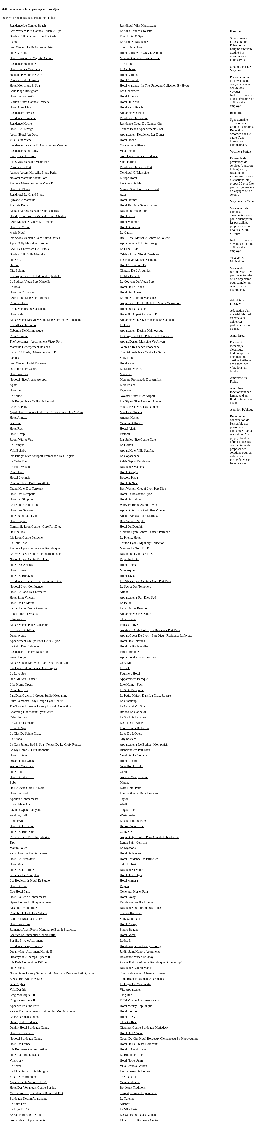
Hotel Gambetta (130, 227)
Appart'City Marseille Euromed (29, 243)
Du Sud (14, 265)
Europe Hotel (128, 178)
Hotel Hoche (128, 140)
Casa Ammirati (19, 336)
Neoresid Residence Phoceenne (140, 347)
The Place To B (130, 1076)
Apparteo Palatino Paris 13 (26, 1006)
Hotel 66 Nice (129, 483)
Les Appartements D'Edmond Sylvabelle (35, 276)
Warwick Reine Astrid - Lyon (138, 504)
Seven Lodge (18, 657)
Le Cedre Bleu (19, 461)
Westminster (127, 815)
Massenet (126, 374)
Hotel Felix (17, 390)
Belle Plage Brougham (24, 91)
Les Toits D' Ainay (132, 722)
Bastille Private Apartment (26, 940)
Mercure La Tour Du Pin (135, 548)
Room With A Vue (21, 439)
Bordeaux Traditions (133, 1087)
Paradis (14, 357)
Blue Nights (17, 984)
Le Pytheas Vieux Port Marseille (30, 281)
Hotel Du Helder (130, 499)
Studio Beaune (129, 929)
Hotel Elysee (18, 570)
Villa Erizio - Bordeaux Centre (139, 1120)
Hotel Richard (129, 760)
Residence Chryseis (22, 112)
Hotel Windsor (19, 374)
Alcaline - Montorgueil (24, 907)
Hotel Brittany (19, 755)
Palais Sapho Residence (135, 461)
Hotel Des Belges (131, 875)
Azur (123, 194)
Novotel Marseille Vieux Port (28, 178)
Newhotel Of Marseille (134, 172)
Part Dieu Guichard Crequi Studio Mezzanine (38, 695)
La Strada (16, 739)
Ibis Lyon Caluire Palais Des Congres (33, 668)
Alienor (124, 1104)
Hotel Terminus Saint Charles (138, 205)
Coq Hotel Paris (20, 891)
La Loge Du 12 (19, 1109)
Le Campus (17, 445)
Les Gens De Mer (131, 183)
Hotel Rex (16, 428)
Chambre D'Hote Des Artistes (28, 913)
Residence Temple (131, 869)
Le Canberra (128, 69)
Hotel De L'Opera (131, 1033)
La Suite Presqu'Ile (132, 690)
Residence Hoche (21, 123)
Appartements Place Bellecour (29, 624)
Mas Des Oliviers (131, 412)
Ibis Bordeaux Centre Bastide (28, 1049)
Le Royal (15, 287)
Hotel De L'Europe (22, 869)
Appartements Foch (132, 112)
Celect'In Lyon (19, 717)
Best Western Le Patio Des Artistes (32, 47)
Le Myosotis (128, 848)
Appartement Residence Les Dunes (142, 134)
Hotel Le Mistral (20, 227)
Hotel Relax (17, 314)
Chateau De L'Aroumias (135, 270)
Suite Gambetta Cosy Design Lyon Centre (36, 701)
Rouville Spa (18, 728)
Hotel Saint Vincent (22, 597)
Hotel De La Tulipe (22, 826)
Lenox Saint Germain (133, 842)
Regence (125, 390)
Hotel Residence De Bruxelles (139, 859)
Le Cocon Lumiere (22, 722)
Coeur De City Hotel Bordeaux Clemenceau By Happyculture (159, 1038)
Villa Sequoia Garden (133, 1066)
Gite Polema (17, 270)
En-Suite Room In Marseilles (138, 297)
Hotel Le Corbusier (22, 292)
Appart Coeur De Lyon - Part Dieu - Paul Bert (39, 662)
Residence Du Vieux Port (136, 167)
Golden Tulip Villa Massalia (27, 254)
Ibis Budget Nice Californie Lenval (32, 401)
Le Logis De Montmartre (135, 984)
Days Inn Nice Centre (23, 368)
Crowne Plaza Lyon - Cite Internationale (35, 553)
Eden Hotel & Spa (131, 36)
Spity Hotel (127, 357)
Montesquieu (128, 570)
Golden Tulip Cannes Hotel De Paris (33, 36)
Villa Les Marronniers (23, 1076)
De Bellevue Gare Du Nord (27, 788)
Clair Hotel (17, 472)
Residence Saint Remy (24, 150)
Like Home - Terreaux (24, 613)
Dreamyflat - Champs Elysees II (30, 957)
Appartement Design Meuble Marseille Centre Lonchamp (46, 319)
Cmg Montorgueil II (22, 995)
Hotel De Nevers (130, 853)
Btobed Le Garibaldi (133, 712)
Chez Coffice (128, 1022)
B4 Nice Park (18, 406)
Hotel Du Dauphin (131, 526)
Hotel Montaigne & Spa (25, 85)
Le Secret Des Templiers (135, 586)
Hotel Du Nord (129, 102)
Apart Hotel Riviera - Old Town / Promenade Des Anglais (46, 412)
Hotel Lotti (16, 771)
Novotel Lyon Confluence (26, 586)
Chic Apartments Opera (24, 1016)
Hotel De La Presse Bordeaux (139, 1044)
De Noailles (17, 532)
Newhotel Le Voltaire (133, 755)
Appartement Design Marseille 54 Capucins (147, 319)
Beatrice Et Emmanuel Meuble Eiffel (33, 935)
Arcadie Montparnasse (134, 777)
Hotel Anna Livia (21, 107)
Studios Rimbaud (131, 913)
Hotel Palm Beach (131, 107)
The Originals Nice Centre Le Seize (142, 352)
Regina (124, 886)
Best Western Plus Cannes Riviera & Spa (35, 31)
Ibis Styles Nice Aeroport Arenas (140, 401)
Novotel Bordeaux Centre (26, 1038)
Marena (124, 782)
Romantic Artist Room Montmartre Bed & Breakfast (43, 929)
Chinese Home (19, 303)
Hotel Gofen (128, 935)
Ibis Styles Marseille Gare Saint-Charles (35, 238)
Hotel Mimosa (129, 880)
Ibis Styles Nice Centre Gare (138, 439)
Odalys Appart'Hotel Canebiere (139, 254)
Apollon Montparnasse (24, 799)
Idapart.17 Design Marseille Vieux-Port (34, 352)
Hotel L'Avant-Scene (133, 1049)
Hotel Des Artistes (21, 564)
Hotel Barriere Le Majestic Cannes (31, 58)
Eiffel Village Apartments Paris (139, 1000)
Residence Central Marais (136, 967)
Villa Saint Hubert (131, 423)
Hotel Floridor (129, 1011)
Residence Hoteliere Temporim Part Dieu (36, 581)
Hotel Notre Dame (131, 1060)
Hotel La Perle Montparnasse (28, 897)
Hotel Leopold (19, 793)
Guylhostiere (128, 739)
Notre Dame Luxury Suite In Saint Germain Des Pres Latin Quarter (52, 973)
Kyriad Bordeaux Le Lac (25, 1114)
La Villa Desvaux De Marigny (29, 1071)
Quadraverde (18, 635)
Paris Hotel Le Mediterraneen (28, 853)
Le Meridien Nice (131, 368)
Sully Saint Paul (130, 918)
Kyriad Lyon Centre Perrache (28, 608)
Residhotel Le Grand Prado (27, 194)
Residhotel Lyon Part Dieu (136, 553)
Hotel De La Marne (22, 603)
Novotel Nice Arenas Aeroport (29, 379)
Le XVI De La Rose (133, 717)
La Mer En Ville (130, 276)
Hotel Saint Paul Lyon (24, 515)
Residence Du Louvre (134, 118)
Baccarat (15, 423)
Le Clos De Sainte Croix (25, 733)
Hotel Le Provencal (22, 1033)
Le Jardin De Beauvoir (134, 608)
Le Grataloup (128, 701)
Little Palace (127, 385)
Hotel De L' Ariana (132, 287)
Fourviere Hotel (130, 673)
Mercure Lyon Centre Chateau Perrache (145, 532)
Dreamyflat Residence (24, 1022)
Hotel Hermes (128, 200)
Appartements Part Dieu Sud (138, 597)
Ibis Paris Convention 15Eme (28, 962)
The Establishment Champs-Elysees (142, 973)
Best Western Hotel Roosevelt (28, 363)
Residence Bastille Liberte (136, 902)
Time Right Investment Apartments (142, 978)
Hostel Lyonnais (20, 477)
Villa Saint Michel (21, 140)
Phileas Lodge (129, 624)
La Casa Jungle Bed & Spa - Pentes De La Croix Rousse (45, 744)
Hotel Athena (128, 564)
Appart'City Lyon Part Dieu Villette (142, 510)
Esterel (14, 41)
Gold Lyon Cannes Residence (139, 156)
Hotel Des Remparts (22, 494)
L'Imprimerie (18, 619)
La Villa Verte (128, 1109)
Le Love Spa (18, 673)
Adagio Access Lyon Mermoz (139, 515)
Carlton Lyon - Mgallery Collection (142, 543)
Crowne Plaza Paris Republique (30, 837)
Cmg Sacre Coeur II (22, 1000)
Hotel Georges (129, 472)
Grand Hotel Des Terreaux (26, 488)
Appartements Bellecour (135, 613)
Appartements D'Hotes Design (139, 243)
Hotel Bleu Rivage (21, 129)
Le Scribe (16, 396)
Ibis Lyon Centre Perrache (26, 537)
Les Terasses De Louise (135, 1071)
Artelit (124, 592)
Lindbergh (16, 820)
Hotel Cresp (17, 434)
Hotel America (129, 96)
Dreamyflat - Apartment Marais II (31, 951)
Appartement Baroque (134, 679)
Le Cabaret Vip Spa (132, 706)
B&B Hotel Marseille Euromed (29, 297)
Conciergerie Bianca (133, 145)
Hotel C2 (15, 259)
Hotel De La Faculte (133, 308)
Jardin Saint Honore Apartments (140, 951)
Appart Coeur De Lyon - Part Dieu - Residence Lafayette (156, 635)
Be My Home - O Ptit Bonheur (29, 750)
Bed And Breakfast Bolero (26, 918)
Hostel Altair (128, 428)
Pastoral (125, 434)
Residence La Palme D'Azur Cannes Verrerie (38, 145)
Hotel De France (20, 1044)
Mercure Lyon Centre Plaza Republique (35, 548)
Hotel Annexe (18, 417)
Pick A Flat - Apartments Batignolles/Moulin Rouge (42, 1011)
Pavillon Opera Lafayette (25, 810)
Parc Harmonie (129, 651)
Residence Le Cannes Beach (28, 25)
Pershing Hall (18, 815)
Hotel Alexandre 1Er (133, 265)
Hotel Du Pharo (20, 189)
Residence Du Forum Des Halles (140, 907)
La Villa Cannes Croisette (136, 31)
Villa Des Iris (18, 989)
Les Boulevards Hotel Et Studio (30, 880)
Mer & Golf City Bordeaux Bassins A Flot (36, 1093)
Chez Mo (126, 662)
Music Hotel (17, 232)
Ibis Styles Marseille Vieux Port (29, 161)
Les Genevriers (129, 91)
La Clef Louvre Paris (133, 820)
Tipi (12, 842)
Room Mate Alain (21, 804)
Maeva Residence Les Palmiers (139, 406)
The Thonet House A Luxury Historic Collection (40, 706)
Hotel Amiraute (129, 80)
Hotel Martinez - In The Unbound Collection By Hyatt (154, 85)
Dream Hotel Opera (22, 760)
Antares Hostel (129, 417)
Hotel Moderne (129, 221)
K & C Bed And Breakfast (26, 978)
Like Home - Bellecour (134, 728)
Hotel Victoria (18, 52)
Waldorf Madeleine (22, 766)
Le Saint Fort (18, 1104)
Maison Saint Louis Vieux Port (139, 189)
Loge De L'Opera (131, 733)
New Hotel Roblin (131, 766)
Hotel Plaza (127, 363)
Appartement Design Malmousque (141, 330)
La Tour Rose (18, 543)
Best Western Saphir (132, 521)
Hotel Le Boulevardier (134, 646)
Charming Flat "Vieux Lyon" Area (31, 712)
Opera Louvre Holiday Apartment (31, 902)
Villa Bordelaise (130, 1082)
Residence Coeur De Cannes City (141, 123)
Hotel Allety (127, 1016)
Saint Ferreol (128, 161)
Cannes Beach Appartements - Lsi (141, 129)
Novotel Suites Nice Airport (137, 396)
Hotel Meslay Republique (136, 1006)
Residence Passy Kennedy (26, 946)
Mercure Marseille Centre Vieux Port (33, 183)
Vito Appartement (131, 989)
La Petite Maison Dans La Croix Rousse (145, 695)
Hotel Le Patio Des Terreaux (28, 592)
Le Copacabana (130, 456)
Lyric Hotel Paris (130, 788)
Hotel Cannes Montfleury (26, 69)
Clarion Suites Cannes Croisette (30, 102)
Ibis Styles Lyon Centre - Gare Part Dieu (145, 581)
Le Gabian (126, 232)
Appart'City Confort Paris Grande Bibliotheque (149, 837)
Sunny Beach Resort (23, 156)
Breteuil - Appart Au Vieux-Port (140, 314)
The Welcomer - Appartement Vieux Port (35, 341)
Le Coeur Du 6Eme (22, 630)
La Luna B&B (129, 249)
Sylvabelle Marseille (22, 200)
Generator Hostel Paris (134, 891)
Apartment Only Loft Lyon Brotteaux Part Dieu (150, 630)
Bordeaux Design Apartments (28, 1098)
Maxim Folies (18, 848)
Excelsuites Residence (134, 41)
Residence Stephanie (23, 63)
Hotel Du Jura (18, 886)
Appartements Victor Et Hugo (28, 1082)
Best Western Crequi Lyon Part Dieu (143, 488)
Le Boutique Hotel (131, 1054)
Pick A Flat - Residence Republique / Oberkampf (151, 962)
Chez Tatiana (128, 619)
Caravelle (126, 831)
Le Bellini (126, 603)
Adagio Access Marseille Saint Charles (34, 210)
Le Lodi (125, 325)
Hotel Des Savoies (21, 510)
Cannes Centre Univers (24, 80)
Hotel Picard (17, 864)
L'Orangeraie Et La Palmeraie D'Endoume (146, 336)
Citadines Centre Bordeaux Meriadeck (144, 1027)
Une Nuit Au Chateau (23, 679)
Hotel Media (17, 967)
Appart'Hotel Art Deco (24, 134)
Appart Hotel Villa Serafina (137, 450)
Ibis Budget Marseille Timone (138, 259)
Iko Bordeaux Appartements (27, 1120)
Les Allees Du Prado (23, 325)
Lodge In (125, 940)
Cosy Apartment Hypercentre (138, 1093)
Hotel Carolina (129, 74)
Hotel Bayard (18, 521)
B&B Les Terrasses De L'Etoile (30, 249)
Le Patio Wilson (20, 466)
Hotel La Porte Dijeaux (24, 1054)
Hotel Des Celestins (132, 641)
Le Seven (16, 1066)
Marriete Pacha (19, 205)
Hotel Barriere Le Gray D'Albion (141, 52)
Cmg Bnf (126, 995)
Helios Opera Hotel (132, 826)
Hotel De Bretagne (21, 575)
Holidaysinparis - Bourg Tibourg (140, 946)
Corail (124, 771)
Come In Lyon (19, 690)
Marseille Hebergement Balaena (30, 347)
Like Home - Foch (131, 684)
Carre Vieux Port (20, 167)
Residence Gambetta (23, 118)
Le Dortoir (126, 445)
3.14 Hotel (126, 63)
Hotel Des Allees (130, 292)
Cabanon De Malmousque (26, 330)
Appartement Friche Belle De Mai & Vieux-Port (150, 303)
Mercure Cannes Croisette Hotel (140, 58)
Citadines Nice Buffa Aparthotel (30, 483)
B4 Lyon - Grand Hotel (24, 504)
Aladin (124, 804)
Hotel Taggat (128, 575)
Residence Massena (132, 466)
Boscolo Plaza (129, 477)
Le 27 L (125, 668)
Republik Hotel (129, 559)
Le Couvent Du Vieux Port (137, 281)
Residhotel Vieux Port (134, 210)
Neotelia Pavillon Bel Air (25, 74)
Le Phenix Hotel (130, 537)
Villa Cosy (16, 1060)
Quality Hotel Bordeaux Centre (29, 1027)
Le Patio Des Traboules (24, 646)
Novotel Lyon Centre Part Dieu (29, 559)
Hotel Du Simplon (21, 499)
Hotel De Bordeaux (22, 831)
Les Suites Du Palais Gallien (138, 1114)
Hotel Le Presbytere (22, 859)
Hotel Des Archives (22, 777)
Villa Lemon (128, 150)
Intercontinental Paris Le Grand (139, 793)
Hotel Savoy (128, 897)
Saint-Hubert (128, 864)
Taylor (124, 799)
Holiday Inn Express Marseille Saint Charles (38, 216)
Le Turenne (127, 1098)
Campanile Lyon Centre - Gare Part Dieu (35, 526)
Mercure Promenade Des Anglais (141, 379)
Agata (13, 385)
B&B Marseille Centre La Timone (31, 221)
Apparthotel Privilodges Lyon (138, 657)
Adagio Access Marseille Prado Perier (33, 172)
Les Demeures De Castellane (28, 308)
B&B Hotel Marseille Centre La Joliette (145, 238)
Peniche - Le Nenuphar (24, 875)
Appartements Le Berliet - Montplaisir (144, 744)
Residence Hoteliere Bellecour (29, 651)
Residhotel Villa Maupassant (138, 25)
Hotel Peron (127, 216)
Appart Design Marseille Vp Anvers (142, 341)
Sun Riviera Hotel (131, 47)
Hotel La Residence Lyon (136, 494)
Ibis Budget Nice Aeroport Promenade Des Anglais (42, 456)
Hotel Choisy (128, 924)
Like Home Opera (21, 684)
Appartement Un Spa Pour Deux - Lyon (35, 641)
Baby (13, 782)
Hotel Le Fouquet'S (22, 96)
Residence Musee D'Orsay (136, 957)
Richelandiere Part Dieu (135, 750)
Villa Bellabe (18, 450)
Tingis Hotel (127, 810)
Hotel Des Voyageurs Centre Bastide (33, 1087)
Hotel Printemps (20, 924)
